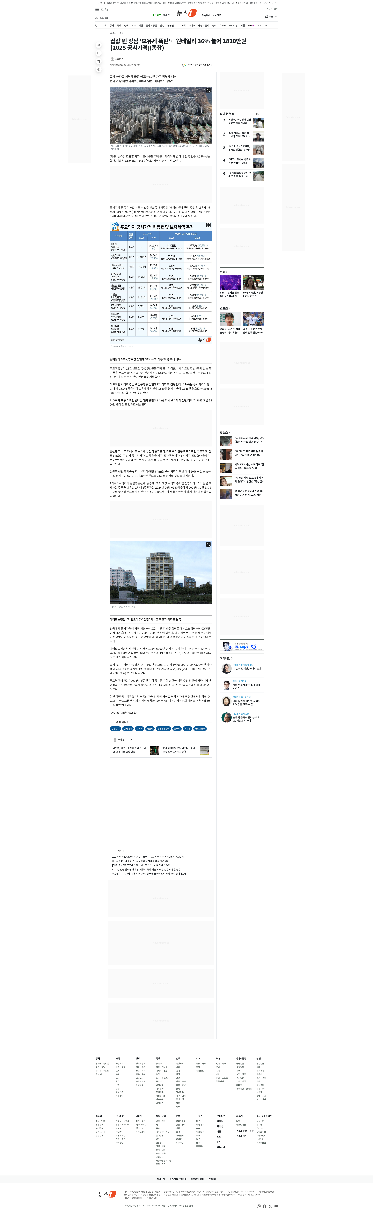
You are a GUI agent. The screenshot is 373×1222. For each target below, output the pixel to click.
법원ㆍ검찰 (120, 1067)
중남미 (159, 1081)
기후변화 (159, 1089)
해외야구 (200, 1124)
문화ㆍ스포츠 (222, 1078)
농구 (198, 1139)
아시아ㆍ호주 (161, 1071)
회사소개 (161, 1179)
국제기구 (159, 1092)
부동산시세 (100, 1132)
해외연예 (180, 1135)
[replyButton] (99, 53)
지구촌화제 (160, 1099)
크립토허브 (155, 15)
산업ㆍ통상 (140, 1071)
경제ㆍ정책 (140, 1063)
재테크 (239, 1085)
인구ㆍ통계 (140, 1074)
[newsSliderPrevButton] (254, 114)
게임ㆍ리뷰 (120, 1139)
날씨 (117, 1085)
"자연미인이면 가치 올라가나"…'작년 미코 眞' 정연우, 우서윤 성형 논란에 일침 (249, 455)
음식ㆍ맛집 (161, 1164)
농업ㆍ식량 (140, 1081)
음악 (178, 1132)
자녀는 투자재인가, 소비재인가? (246, 686)
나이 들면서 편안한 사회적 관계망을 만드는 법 (246, 703)
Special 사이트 (264, 1116)
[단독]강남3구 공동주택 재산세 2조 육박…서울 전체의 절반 (141, 865)
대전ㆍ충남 (181, 1085)
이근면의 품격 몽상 (241, 713)
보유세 (139, 728)
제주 (178, 1106)
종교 (158, 1128)
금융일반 (240, 1063)
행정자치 (180, 1063)
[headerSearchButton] (106, 9)
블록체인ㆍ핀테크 (244, 1089)
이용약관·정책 (197, 1179)
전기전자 (260, 1071)
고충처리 (212, 1179)
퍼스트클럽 (261, 1142)
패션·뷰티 (260, 1089)
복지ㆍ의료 (140, 1121)
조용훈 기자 (120, 58)
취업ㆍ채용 (261, 1099)
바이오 (139, 1116)
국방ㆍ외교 (201, 1063)
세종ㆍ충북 (181, 1081)
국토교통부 (200, 728)
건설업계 (99, 1135)
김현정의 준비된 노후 (242, 697)
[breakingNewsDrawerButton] (102, 9)
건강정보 (159, 1142)
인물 (117, 1089)
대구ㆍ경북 (181, 1096)
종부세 (177, 728)
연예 (222, 272)
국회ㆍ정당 (100, 1067)
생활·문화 (161, 1116)
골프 (198, 1142)
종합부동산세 (163, 728)
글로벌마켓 (241, 1124)
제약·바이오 (141, 1124)
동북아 (159, 1063)
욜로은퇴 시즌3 (239, 681)
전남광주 (180, 1092)
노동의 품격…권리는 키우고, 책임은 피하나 (246, 719)
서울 (178, 1067)
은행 (238, 1071)
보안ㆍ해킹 (120, 1135)
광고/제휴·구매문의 (177, 1179)
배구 (198, 1135)
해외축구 (200, 1132)
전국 (178, 1058)
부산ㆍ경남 (181, 1099)
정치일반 (99, 1074)
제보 (276, 9)
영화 (178, 1128)
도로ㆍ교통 (161, 1153)
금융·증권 (241, 1058)
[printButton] (99, 69)
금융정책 (240, 1067)
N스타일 (179, 1142)
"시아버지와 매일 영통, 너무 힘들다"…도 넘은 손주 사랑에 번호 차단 (249, 441)
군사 (218, 1067)
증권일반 (240, 1078)
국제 (158, 1058)
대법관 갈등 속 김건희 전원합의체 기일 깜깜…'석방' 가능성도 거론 (106, 2)
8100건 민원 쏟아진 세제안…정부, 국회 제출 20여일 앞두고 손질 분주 (146, 869)
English (206, 15)
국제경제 (159, 1085)
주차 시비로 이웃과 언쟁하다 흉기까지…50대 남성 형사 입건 (235, 2)
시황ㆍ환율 (241, 1081)
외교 (198, 1058)
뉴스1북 (259, 1139)
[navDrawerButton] (97, 9)
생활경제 (260, 1085)
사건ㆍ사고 (120, 1063)
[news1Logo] (107, 1194)
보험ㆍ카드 (241, 1074)
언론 (158, 1139)
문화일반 (159, 1135)
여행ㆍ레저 (161, 1146)
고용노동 (139, 1078)
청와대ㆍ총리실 (102, 1063)
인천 (178, 1074)
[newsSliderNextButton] (261, 114)
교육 (117, 1071)
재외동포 (200, 1071)
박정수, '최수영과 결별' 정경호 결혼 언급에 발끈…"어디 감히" (240, 123)
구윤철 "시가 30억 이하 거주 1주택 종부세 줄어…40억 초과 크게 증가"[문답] (150, 873)
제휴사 (239, 1116)
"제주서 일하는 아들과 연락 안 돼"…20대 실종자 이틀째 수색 (239, 163)
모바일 (118, 1128)
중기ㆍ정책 (261, 1078)
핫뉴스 (224, 432)
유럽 (158, 1074)
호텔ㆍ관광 (261, 1096)
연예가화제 (180, 1121)
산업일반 (260, 1063)
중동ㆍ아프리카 (162, 1078)
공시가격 (128, 728)
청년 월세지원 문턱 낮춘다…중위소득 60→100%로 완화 (179, 750)
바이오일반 (140, 1132)
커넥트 (269, 9)
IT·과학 (120, 1116)
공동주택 (115, 728)
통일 (198, 1067)
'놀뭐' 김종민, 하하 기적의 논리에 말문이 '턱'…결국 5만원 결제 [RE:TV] (171, 2)
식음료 (259, 1092)
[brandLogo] (186, 12)
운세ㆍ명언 (161, 1150)
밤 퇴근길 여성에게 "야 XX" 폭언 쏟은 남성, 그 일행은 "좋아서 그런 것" (249, 494)
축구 (198, 1128)
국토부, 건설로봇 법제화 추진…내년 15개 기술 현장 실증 (129, 750)
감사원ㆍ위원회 (102, 1071)
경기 (178, 1071)
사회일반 (119, 1096)
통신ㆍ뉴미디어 (122, 1124)
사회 (118, 1058)
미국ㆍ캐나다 (161, 1067)
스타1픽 (259, 1128)
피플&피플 (160, 1096)
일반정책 (99, 1124)
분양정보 (99, 1128)
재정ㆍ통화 (140, 1067)
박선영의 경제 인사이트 (243, 664)
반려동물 (159, 1157)
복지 (117, 1074)
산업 (258, 1058)
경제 (138, 1058)
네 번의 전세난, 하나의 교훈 (247, 668)
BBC (238, 1121)
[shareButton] (99, 45)
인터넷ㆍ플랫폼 (122, 1121)
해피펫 (166, 15)
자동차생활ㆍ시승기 (164, 1160)
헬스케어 (139, 1128)
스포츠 (224, 308)
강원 (178, 1078)
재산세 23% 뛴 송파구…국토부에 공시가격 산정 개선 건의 (140, 861)
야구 (198, 1121)
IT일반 (119, 1132)
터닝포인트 (261, 1135)
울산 (178, 1103)
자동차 (259, 1074)
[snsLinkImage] (259, 1206)
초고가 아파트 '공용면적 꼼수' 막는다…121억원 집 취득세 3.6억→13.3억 (148, 856)
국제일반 (159, 1103)
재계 (258, 1067)
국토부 (187, 728)
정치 (98, 1058)
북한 (218, 1058)
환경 (117, 1081)
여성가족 (119, 1092)
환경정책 (139, 1085)
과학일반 (119, 1142)
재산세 (150, 728)
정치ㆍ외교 (221, 1063)
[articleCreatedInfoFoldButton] (140, 65)
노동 (117, 1078)
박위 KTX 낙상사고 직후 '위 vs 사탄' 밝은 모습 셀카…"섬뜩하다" (249, 468)
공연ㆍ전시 (161, 1121)
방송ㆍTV (180, 1124)
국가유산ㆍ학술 (162, 1132)
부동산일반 (100, 1121)
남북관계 (220, 1081)
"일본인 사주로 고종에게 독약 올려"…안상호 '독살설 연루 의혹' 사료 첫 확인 (250, 481)
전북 (178, 1089)
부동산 (113, 33)
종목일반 (200, 1146)
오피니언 (225, 658)
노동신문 (216, 15)
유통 (258, 1081)
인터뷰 (179, 1139)
